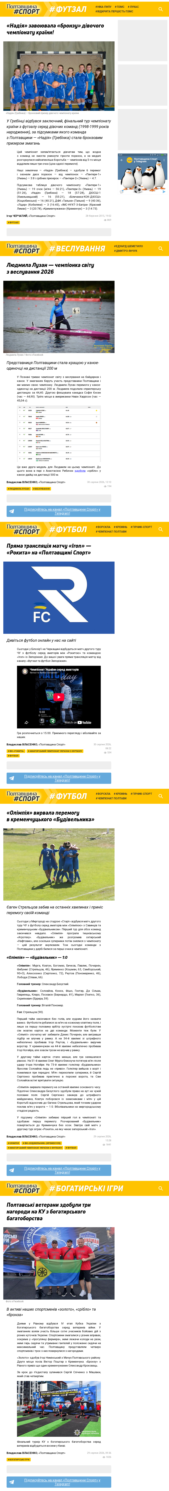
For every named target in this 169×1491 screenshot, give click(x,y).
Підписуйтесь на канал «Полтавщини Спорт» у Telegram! (62, 511)
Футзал (71, 9)
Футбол (71, 529)
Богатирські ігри (89, 1188)
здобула (80, 470)
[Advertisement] (142, 40)
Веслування (80, 248)
